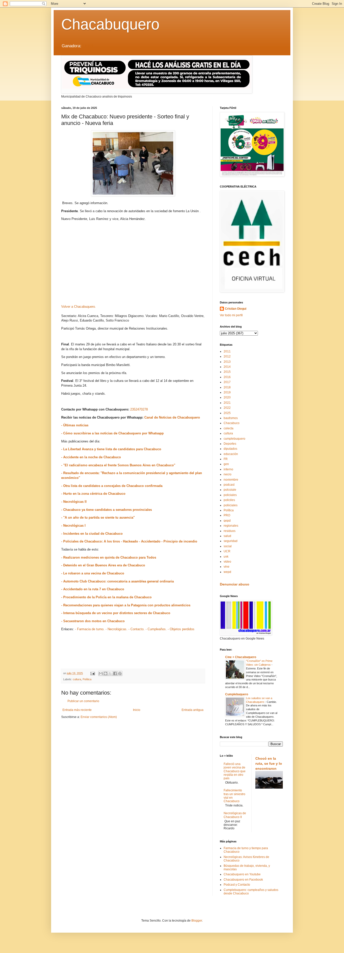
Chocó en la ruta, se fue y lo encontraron (268, 763)
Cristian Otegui (235, 308)
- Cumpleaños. (156, 629)
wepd (227, 572)
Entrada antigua (192, 710)
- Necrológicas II (74, 502)
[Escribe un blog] (105, 673)
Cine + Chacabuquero (240, 657)
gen (226, 464)
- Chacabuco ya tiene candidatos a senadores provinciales (106, 510)
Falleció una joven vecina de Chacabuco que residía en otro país (235, 771)
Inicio (136, 710)
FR (226, 459)
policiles (229, 500)
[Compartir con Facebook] (115, 673)
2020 (227, 397)
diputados (230, 448)
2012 (227, 356)
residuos (229, 531)
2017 (227, 382)
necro (227, 474)
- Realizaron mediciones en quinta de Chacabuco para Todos (108, 557)
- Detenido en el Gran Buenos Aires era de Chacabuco (103, 565)
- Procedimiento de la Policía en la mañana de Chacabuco (106, 597)
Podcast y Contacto (237, 884)
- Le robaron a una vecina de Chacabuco (92, 573)
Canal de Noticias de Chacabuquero (172, 417)
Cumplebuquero (236, 694)
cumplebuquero (234, 438)
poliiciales (230, 505)
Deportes (230, 443)
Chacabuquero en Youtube (242, 874)
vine (226, 566)
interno (228, 469)
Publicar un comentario (83, 701)
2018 (227, 387)
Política (87, 679)
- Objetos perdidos (181, 629)
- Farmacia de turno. (90, 629)
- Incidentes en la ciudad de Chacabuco (92, 533)
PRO (227, 515)
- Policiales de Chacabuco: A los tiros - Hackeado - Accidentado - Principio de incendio (129, 541)
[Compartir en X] (110, 673)
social (228, 546)
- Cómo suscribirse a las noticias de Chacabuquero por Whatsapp (112, 433)
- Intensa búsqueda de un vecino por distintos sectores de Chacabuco (115, 613)
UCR (227, 551)
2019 (227, 392)
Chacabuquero (110, 24)
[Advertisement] (133, 264)
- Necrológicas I (73, 525)
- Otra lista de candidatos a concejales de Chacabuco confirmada (111, 486)
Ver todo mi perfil (231, 315)
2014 (227, 367)
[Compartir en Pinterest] (119, 673)
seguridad (230, 541)
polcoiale (230, 489)
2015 (227, 372)
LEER (88, 45)
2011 (227, 351)
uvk (226, 556)
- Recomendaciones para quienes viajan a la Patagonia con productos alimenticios (125, 605)
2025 (227, 413)
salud (227, 536)
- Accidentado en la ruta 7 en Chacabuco (92, 589)
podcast (229, 484)
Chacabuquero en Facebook (243, 879)
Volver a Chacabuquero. (78, 306)
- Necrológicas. (116, 629)
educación (231, 454)
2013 (227, 362)
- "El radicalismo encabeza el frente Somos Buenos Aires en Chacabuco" (118, 465)
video (227, 561)
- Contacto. (136, 629)
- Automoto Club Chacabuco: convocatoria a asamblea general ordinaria (117, 581)
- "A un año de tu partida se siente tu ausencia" (98, 517)
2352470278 (139, 409)
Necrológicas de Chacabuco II (235, 815)
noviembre (231, 479)
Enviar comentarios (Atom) (99, 717)
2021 (227, 402)
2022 (227, 408)
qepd (227, 520)
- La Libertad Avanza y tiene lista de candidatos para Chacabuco (111, 449)
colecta (228, 428)
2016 (227, 377)
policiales (230, 495)
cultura (77, 679)
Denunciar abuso (234, 584)
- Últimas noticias (74, 425)
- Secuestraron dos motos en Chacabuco (93, 621)
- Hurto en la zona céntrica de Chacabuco (93, 493)
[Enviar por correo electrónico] (100, 673)
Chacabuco (231, 423)
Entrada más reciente (77, 710)
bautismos (231, 418)
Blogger (196, 920)
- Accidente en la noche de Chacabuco (91, 457)
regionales (231, 525)
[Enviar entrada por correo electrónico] (92, 673)
